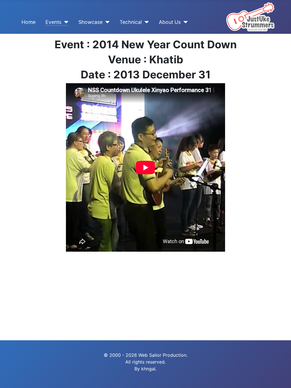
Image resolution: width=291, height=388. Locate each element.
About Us (170, 22)
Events (53, 22)
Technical (131, 22)
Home (29, 22)
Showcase (90, 22)
